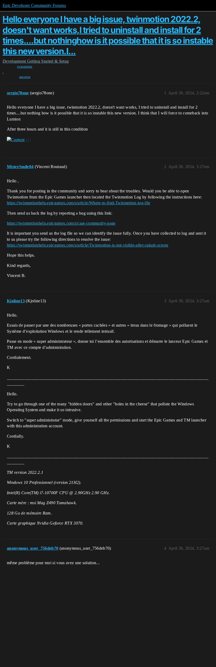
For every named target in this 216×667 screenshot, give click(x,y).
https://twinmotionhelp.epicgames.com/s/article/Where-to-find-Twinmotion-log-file (78, 203)
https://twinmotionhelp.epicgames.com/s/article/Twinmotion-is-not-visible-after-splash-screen (87, 245)
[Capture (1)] (19, 140)
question (25, 77)
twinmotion (24, 66)
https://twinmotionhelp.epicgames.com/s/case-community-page (61, 223)
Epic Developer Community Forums (34, 5)
